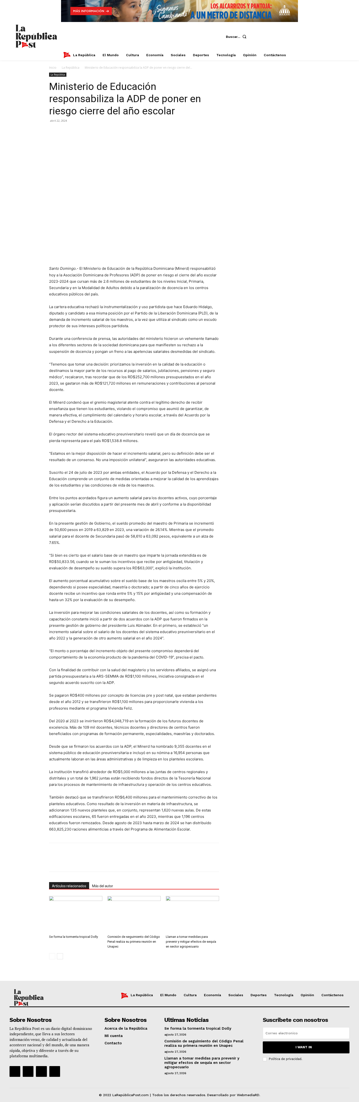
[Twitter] (289, 37)
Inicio (52, 67)
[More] (110, 132)
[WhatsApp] (76, 132)
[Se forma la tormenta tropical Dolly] (75, 914)
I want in (304, 1047)
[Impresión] (99, 132)
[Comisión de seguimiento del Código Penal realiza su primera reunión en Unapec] (134, 914)
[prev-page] (52, 956)
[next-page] (60, 956)
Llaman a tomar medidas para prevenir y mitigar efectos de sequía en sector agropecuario (191, 941)
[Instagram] (274, 37)
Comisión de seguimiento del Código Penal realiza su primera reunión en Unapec (133, 941)
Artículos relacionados (69, 886)
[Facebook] (259, 37)
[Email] (88, 132)
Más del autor (102, 886)
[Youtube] (303, 37)
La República (70, 67)
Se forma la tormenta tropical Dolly (73, 937)
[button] (237, 37)
